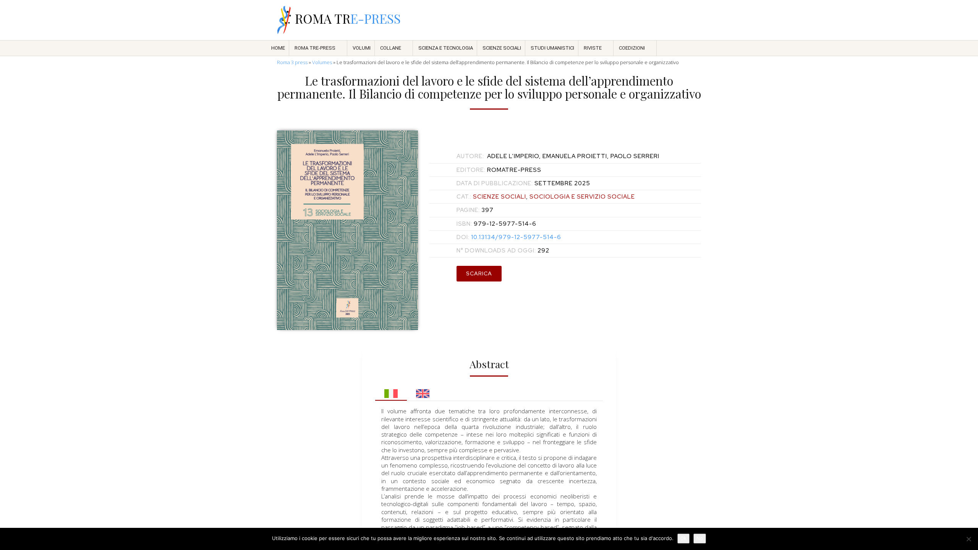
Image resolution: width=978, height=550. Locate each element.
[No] (968, 539)
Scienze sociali (502, 48)
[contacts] (617, 20)
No (699, 538)
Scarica (479, 273)
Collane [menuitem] (390, 48)
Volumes (322, 62)
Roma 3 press (292, 62)
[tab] (391, 391)
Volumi (362, 48)
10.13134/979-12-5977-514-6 (509, 237)
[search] (637, 20)
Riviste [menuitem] (593, 48)
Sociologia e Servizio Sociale (582, 197)
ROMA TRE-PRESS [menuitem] (315, 48)
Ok (683, 538)
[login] (696, 20)
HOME (278, 48)
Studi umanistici (552, 48)
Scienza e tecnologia (445, 48)
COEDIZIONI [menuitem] (632, 48)
